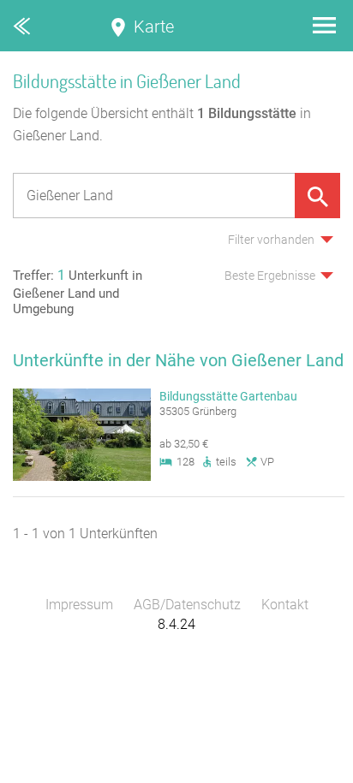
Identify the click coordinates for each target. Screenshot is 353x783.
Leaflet (195, 775)
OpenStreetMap (312, 775)
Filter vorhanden (271, 239)
